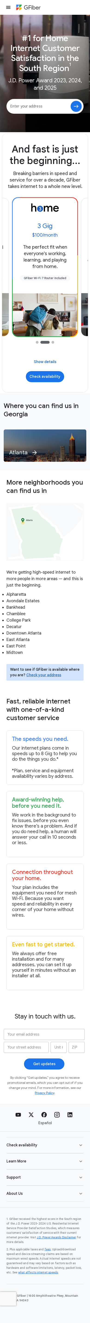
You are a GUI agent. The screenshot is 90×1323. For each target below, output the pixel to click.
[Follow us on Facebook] (44, 1114)
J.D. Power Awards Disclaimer (56, 1237)
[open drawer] (8, 7)
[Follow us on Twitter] (31, 1114)
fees (48, 1249)
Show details (45, 362)
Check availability (45, 376)
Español (45, 1123)
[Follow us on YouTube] (18, 1114)
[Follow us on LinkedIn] (69, 1114)
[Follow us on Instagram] (57, 1114)
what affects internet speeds (38, 1272)
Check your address (43, 675)
